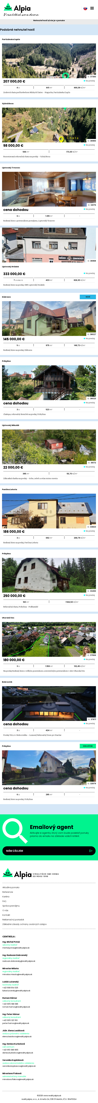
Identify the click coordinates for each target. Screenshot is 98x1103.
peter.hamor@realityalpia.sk (15, 1023)
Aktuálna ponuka (10, 887)
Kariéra (5, 896)
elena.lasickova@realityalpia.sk (17, 1036)
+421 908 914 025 (10, 987)
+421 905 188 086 (10, 1004)
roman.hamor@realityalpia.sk (16, 1006)
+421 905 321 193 (9, 1020)
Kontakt (6, 915)
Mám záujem (14, 851)
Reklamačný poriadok (13, 919)
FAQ (4, 901)
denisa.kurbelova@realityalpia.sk (17, 1052)
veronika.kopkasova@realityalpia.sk (19, 1066)
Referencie (7, 892)
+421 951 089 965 (10, 1049)
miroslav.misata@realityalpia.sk (17, 974)
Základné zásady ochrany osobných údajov (24, 924)
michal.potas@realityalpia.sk (15, 947)
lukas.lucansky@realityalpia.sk (16, 990)
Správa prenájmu (11, 906)
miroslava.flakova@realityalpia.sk (18, 1079)
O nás (5, 910)
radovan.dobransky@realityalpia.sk (18, 961)
